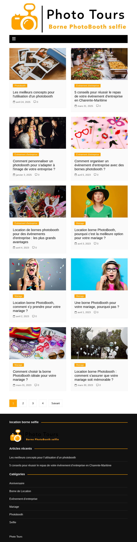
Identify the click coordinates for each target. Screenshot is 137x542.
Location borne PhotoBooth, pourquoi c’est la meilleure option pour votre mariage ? (99, 234)
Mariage (80, 223)
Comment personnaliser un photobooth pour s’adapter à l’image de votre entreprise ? (34, 165)
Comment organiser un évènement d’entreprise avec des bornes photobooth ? (99, 165)
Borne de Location (20, 491)
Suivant (55, 403)
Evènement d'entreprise (87, 85)
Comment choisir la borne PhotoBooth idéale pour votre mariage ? (34, 375)
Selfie (12, 522)
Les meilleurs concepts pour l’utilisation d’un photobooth (42, 457)
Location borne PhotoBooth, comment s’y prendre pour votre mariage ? (36, 307)
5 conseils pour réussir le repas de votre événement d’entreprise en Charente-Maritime (99, 96)
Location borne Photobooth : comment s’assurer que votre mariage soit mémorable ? (96, 375)
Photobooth (20, 85)
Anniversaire (16, 483)
